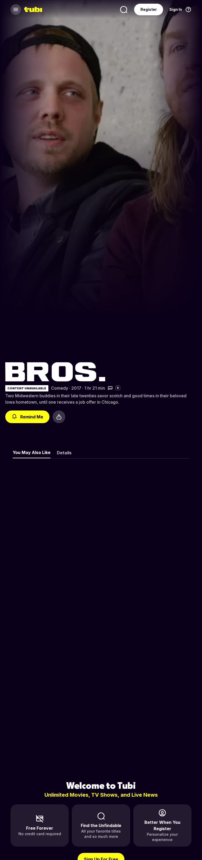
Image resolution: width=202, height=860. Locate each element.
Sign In (175, 9)
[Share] (59, 416)
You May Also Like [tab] (31, 452)
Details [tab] (64, 452)
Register (148, 9)
